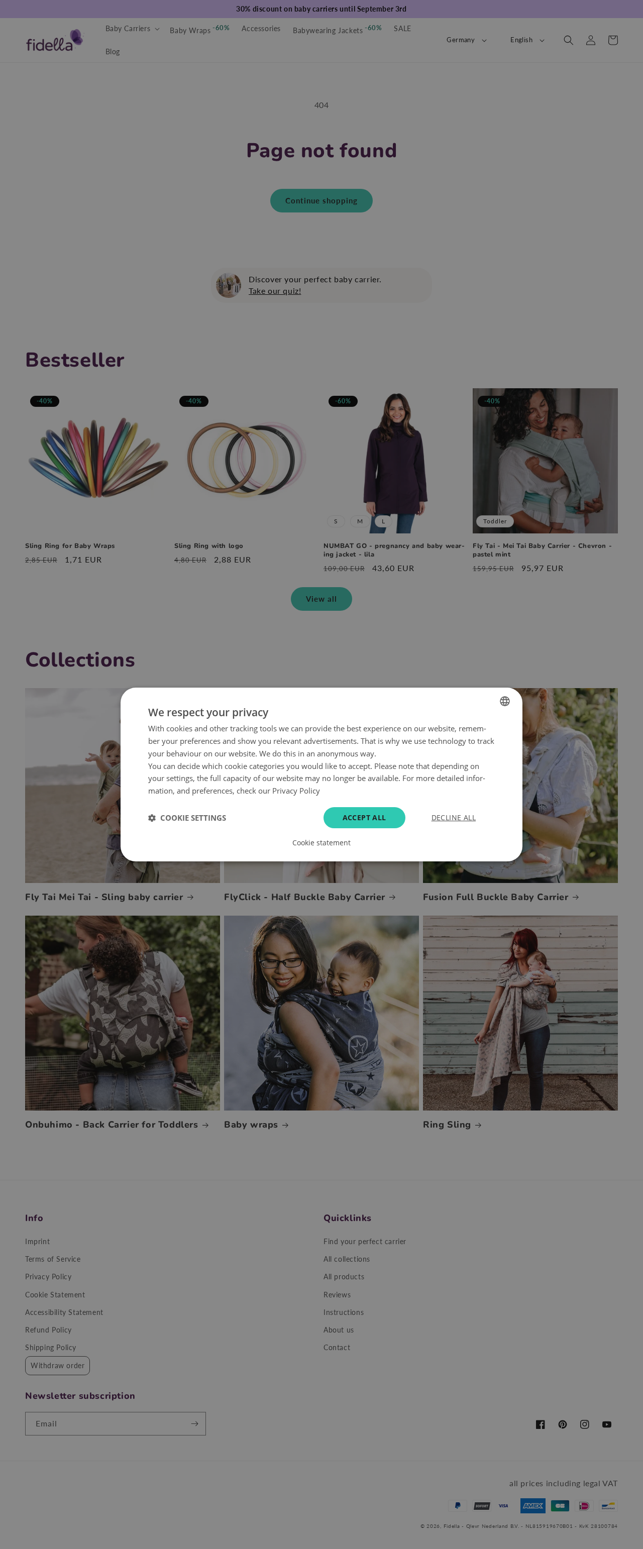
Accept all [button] (364, 817)
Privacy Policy (296, 791)
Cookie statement (321, 842)
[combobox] (505, 701)
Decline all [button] (454, 817)
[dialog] (321, 774)
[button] (187, 817)
